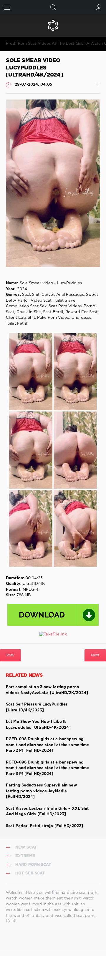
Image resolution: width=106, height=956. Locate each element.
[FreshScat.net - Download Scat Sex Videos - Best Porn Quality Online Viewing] (53, 25)
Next (95, 655)
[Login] (99, 7)
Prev (10, 655)
